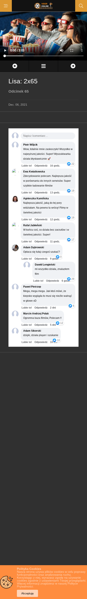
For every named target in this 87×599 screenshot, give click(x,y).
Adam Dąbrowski (33, 247)
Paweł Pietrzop (32, 286)
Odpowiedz (41, 165)
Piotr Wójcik (30, 144)
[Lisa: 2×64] (14, 66)
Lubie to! (27, 165)
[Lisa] (43, 66)
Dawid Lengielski (45, 264)
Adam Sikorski (32, 331)
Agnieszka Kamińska (36, 198)
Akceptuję (27, 593)
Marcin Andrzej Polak (36, 313)
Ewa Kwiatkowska (34, 171)
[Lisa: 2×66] (72, 66)
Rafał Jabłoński (32, 225)
